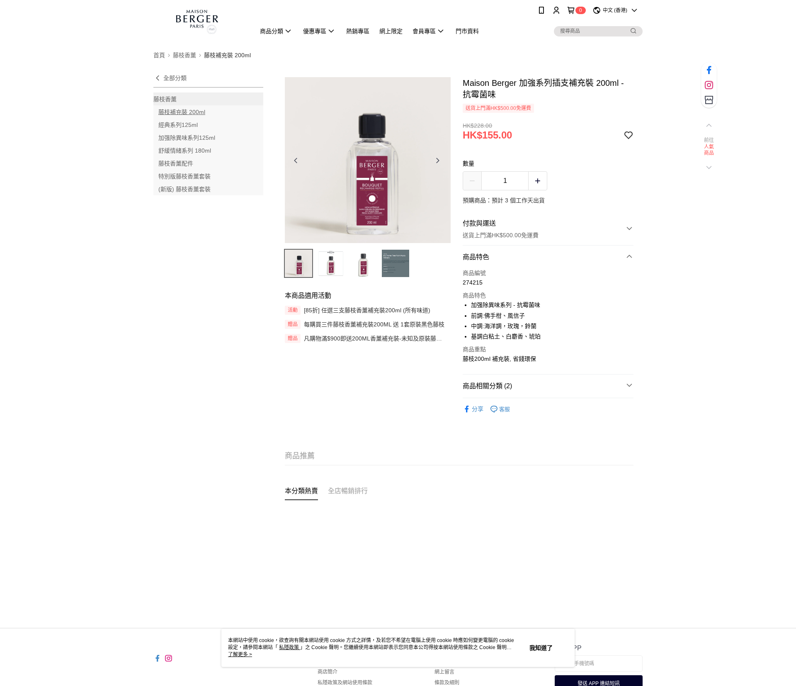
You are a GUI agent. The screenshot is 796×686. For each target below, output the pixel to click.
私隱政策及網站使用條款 (345, 683)
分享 (477, 409)
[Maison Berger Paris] (199, 21)
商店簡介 (327, 672)
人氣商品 (709, 150)
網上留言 (444, 672)
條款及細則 (446, 683)
